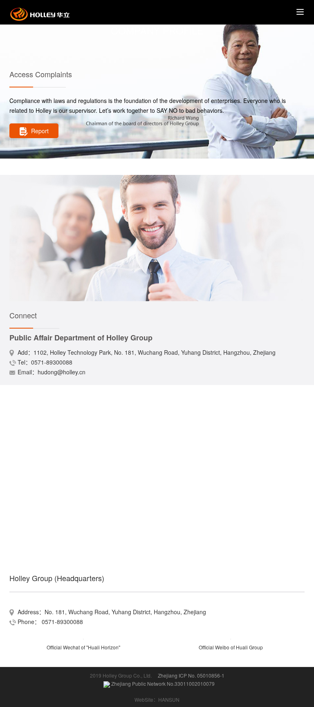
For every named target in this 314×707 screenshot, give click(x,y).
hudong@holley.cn (61, 372)
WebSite (144, 699)
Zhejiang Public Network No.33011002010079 (162, 683)
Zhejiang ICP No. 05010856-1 (191, 675)
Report (40, 131)
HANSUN (168, 699)
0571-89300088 (51, 362)
